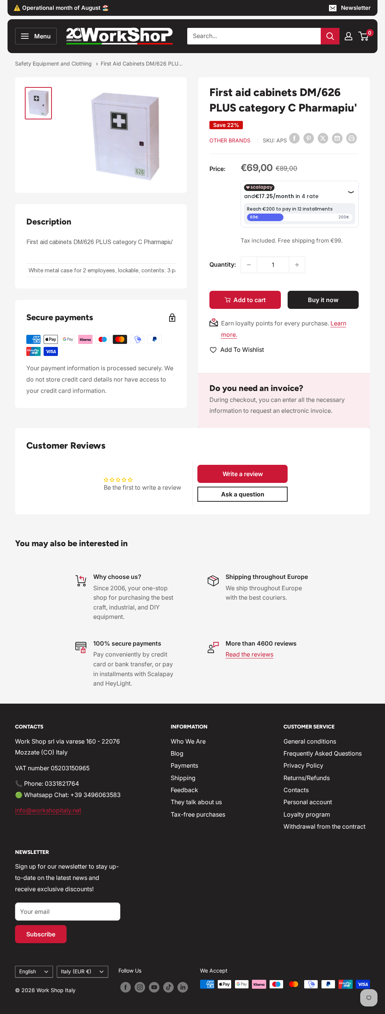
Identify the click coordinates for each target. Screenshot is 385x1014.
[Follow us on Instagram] (140, 987)
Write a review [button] (243, 474)
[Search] (330, 36)
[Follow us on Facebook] (125, 987)
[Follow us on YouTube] (154, 987)
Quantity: (222, 264)
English (27, 971)
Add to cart (249, 300)
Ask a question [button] (242, 494)
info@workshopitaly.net (48, 810)
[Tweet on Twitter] (323, 138)
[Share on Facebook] (294, 138)
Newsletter (356, 7)
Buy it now (323, 300)
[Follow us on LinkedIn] (182, 987)
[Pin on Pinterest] (308, 138)
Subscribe (40, 934)
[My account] (348, 36)
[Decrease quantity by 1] (249, 265)
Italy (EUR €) (76, 971)
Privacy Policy (303, 765)
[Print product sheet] (351, 138)
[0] (363, 36)
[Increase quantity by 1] (297, 265)
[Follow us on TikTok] (168, 987)
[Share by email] (337, 138)
